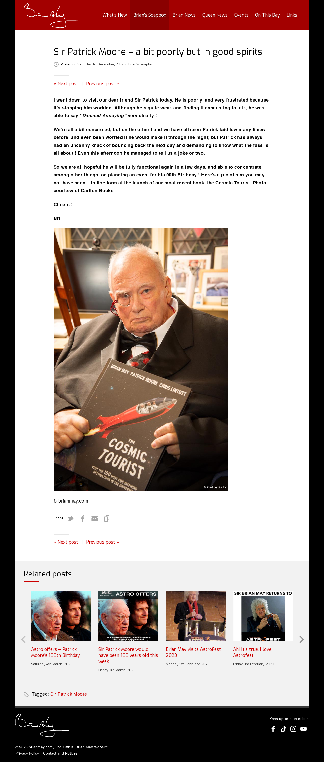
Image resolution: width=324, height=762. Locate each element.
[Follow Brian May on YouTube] (303, 729)
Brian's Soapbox (141, 64)
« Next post (66, 84)
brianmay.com (41, 746)
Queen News (215, 15)
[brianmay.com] (53, 15)
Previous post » (102, 84)
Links (292, 15)
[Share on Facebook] (82, 518)
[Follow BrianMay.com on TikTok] (283, 729)
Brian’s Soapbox (149, 15)
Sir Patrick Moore (68, 693)
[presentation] (23, 639)
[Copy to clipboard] (107, 518)
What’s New (114, 15)
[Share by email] (95, 518)
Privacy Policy (27, 753)
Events (241, 15)
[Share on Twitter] (70, 518)
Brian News (184, 15)
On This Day (267, 15)
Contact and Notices (60, 753)
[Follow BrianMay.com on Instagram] (293, 729)
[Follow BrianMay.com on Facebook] (273, 729)
